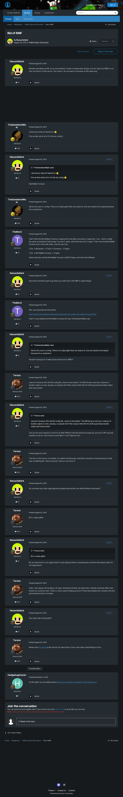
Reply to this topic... (28, 721)
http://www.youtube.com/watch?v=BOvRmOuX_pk (77, 682)
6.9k (18, 396)
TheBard (17, 232)
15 (18, 82)
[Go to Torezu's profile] (17, 383)
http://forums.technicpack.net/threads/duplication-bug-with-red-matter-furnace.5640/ (62, 314)
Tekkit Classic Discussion (39, 42)
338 (18, 148)
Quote (37, 83)
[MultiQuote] (30, 82)
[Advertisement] (33, 105)
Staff (17, 19)
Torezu (17, 375)
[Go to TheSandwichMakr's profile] (17, 135)
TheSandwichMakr (17, 126)
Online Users (28, 19)
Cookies (71, 790)
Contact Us (61, 790)
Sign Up (113, 5)
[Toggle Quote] (32, 168)
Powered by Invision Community (61, 793)
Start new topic (83, 51)
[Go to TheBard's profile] (17, 240)
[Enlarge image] (55, 132)
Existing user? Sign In (95, 5)
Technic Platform (13, 13)
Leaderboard (49, 13)
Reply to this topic (105, 51)
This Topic (106, 13)
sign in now (59, 709)
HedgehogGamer (17, 675)
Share (93, 41)
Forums (8, 19)
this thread (42, 647)
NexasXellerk (22, 40)
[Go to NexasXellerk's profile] (10, 41)
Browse (27, 13)
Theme (51, 790)
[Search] (115, 13)
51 (18, 253)
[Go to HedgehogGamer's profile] (17, 683)
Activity (37, 13)
